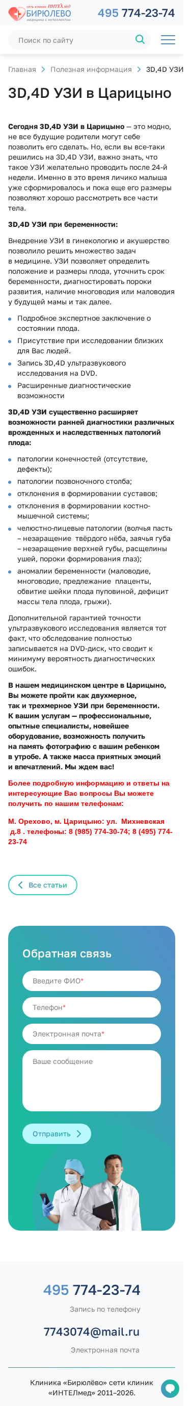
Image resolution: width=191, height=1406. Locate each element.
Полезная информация (91, 69)
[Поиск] (140, 40)
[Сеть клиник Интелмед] (48, 13)
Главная (22, 69)
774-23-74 (136, 12)
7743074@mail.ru (92, 1331)
